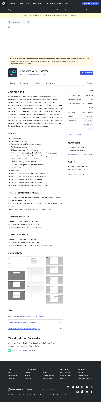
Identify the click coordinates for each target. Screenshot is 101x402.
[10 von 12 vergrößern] (61, 279)
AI (85, 121)
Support (90, 83)
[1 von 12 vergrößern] (23, 259)
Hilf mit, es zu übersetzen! (68, 15)
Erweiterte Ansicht (74, 134)
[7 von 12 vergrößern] (42, 288)
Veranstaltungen (65, 372)
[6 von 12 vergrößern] (42, 270)
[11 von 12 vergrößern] (61, 289)
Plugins (27, 375)
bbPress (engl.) (83, 375)
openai (90, 129)
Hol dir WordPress (90, 3)
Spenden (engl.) (66, 375)
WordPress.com (84, 369)
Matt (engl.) (82, 372)
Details (12, 83)
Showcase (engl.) (31, 369)
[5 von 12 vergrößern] (42, 259)
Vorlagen (28, 378)
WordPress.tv (48, 378)
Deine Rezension (74, 154)
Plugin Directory (13, 10)
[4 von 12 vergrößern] (23, 294)
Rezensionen (24, 83)
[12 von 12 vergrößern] (61, 298)
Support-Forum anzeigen (76, 174)
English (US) (89, 116)
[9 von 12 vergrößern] (61, 269)
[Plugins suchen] (29, 22)
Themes (28, 372)
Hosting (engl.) (13, 375)
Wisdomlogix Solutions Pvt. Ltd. (34, 74)
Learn (44, 369)
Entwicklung (50, 83)
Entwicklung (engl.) (49, 375)
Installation (37, 83)
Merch (63, 378)
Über (9, 369)
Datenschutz (12, 378)
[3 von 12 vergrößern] (23, 284)
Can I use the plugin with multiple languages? (24, 329)
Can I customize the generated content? (22, 323)
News (10, 372)
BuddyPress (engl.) (85, 378)
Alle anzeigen (88, 154)
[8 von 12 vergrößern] (61, 259)
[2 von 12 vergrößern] (23, 273)
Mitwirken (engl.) (65, 369)
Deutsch (29, 389)
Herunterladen (87, 72)
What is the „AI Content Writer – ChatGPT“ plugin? (26, 316)
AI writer (89, 121)
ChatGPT (86, 125)
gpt (91, 125)
